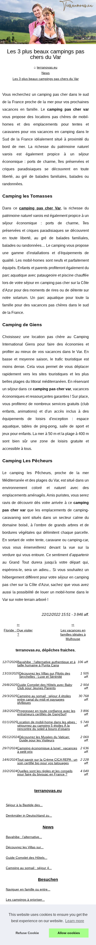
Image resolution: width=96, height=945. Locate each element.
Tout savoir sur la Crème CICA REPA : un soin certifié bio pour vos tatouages (47, 761)
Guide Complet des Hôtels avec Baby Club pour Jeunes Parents (44, 686)
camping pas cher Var (40, 208)
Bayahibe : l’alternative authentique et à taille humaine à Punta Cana (46, 663)
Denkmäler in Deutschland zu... (29, 815)
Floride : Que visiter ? (18, 632)
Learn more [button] (74, 921)
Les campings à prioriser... (25, 899)
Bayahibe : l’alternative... (24, 837)
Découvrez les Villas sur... (25, 847)
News (45, 73)
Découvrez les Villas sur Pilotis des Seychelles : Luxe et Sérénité (44, 675)
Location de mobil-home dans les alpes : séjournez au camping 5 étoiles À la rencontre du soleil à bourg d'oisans (47, 725)
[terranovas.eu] (48, 22)
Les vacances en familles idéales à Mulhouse (73, 634)
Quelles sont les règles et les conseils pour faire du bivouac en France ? (44, 772)
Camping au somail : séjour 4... (29, 868)
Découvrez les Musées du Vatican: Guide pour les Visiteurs (44, 738)
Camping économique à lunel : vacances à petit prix (47, 749)
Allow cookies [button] (69, 933)
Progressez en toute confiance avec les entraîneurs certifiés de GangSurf (46, 712)
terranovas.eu (47, 67)
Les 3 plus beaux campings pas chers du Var (46, 79)
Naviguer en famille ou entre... (28, 889)
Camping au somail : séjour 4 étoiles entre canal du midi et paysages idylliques (44, 699)
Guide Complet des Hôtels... (26, 857)
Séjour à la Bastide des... (24, 805)
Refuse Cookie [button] (27, 933)
